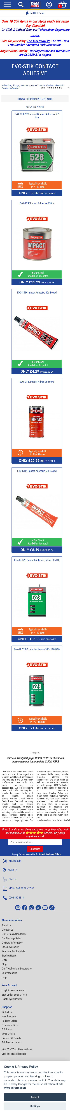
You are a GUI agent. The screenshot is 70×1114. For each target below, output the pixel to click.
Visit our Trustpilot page (14, 1053)
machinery (18, 785)
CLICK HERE (42, 758)
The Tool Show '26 (38, 41)
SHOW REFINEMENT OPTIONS (35, 99)
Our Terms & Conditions (14, 934)
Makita (15, 796)
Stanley (52, 793)
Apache (55, 820)
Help (4, 977)
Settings (35, 1106)
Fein (16, 801)
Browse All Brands (11, 1038)
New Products (9, 1016)
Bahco (61, 793)
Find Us (12, 879)
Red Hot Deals (37, 13)
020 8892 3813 (16, 897)
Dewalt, (30, 796)
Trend (22, 798)
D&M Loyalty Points (12, 999)
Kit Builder (7, 1012)
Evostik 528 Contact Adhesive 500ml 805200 (37, 649)
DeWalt (67, 820)
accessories (7, 787)
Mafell (30, 798)
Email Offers (8, 1033)
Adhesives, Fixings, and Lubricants (18, 85)
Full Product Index (11, 1042)
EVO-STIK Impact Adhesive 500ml (37, 381)
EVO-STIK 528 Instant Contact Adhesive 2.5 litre (37, 116)
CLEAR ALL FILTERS (35, 107)
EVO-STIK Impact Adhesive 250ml (37, 203)
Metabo (13, 798)
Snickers (47, 820)
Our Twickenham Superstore (17, 968)
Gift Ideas (7, 1029)
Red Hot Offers (9, 1020)
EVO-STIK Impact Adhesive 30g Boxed (37, 292)
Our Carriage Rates (12, 938)
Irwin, (45, 793)
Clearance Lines (10, 1025)
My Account (15, 860)
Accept (35, 1097)
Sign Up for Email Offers (14, 994)
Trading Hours (9, 955)
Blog (4, 964)
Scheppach (15, 806)
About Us (12, 870)
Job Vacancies (9, 973)
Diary (4, 960)
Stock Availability (10, 947)
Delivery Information (12, 942)
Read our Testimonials (13, 951)
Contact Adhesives (45, 85)
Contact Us (7, 929)
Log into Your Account (13, 990)
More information (15, 1087)
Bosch (5, 798)
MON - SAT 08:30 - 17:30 (21, 888)
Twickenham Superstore (53, 30)
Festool (5, 801)
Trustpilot (35, 35)
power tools (21, 782)
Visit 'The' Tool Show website (17, 1049)
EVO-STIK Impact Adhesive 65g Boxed (37, 471)
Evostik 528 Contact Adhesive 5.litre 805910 (36, 560)
